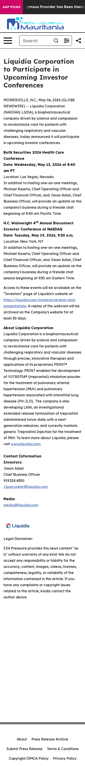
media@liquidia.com (20, 505)
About (22, 739)
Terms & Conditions (63, 749)
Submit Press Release (24, 749)
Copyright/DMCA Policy (29, 758)
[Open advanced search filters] (66, 41)
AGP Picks (11, 7)
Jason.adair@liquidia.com (25, 486)
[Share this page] (78, 40)
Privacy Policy (64, 758)
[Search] (56, 41)
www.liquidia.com (25, 444)
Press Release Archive (49, 739)
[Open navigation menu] (7, 40)
